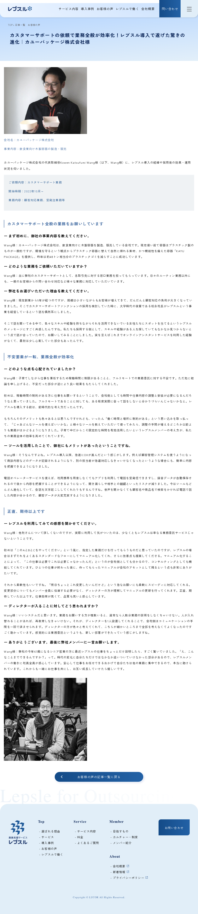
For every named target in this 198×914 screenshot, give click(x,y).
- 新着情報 (117, 872)
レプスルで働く (127, 8)
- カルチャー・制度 (123, 837)
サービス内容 (69, 8)
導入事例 (87, 8)
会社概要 (148, 8)
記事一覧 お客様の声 (27, 24)
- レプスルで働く (50, 854)
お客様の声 (105, 8)
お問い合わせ (174, 828)
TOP (10, 24)
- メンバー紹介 (120, 843)
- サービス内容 (85, 831)
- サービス (46, 837)
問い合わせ (170, 8)
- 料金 (78, 837)
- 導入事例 (46, 843)
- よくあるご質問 (86, 843)
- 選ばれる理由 (49, 831)
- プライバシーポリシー (127, 878)
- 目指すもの (119, 831)
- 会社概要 (117, 866)
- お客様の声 (47, 849)
